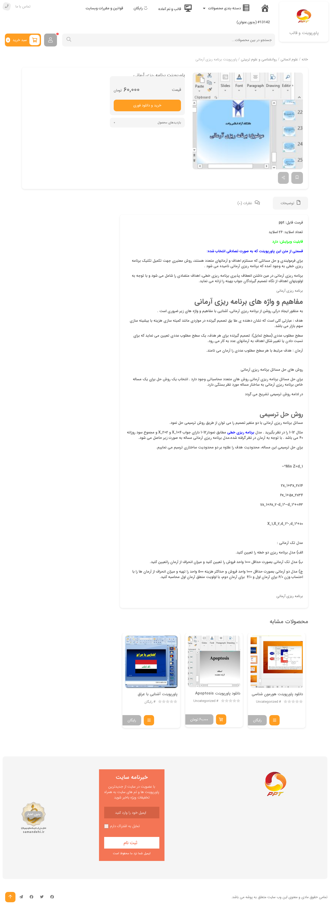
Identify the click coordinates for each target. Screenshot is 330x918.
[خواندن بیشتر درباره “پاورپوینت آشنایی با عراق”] (149, 720)
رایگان (148, 702)
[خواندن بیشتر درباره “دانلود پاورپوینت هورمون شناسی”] (274, 720)
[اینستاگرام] (31, 897)
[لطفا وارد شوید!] (50, 40)
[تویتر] (42, 897)
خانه (305, 59)
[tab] (290, 203)
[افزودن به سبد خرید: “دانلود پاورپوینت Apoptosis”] (221, 719)
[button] (248, 121)
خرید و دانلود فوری (147, 105)
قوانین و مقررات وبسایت (104, 8)
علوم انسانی (289, 59)
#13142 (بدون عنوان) (253, 22)
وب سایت (274, 897)
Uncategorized (267, 702)
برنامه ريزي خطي (240, 432)
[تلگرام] (21, 897)
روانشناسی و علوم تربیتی (259, 59)
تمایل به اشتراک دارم (125, 826)
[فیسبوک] (52, 897)
